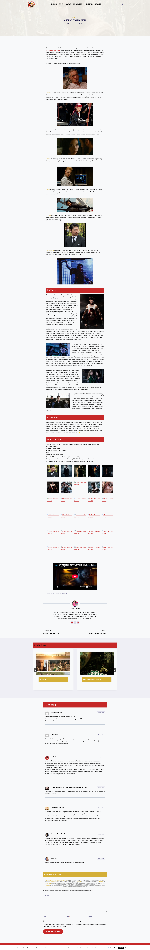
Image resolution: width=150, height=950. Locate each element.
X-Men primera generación (51, 632)
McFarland (43, 679)
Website (90, 916)
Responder (101, 712)
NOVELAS (68, 4)
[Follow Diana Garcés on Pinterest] (78, 622)
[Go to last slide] (35, 670)
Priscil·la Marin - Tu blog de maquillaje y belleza (67, 787)
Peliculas (75, 17)
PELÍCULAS (54, 4)
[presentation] (53, 663)
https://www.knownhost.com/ (89, 884)
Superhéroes (50, 593)
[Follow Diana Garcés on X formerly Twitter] (75, 622)
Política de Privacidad (72, 886)
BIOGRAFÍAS (89, 4)
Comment (47, 895)
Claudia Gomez (56, 807)
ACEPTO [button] (121, 947)
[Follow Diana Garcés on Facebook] (72, 622)
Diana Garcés (71, 23)
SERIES (61, 4)
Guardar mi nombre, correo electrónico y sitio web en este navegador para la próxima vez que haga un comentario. (74, 921)
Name (46, 916)
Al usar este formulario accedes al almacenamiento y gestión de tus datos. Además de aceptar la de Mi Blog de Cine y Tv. (75, 925)
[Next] (114, 670)
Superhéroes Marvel (61, 593)
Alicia (53, 757)
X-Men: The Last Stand (53, 50)
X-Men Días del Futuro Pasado (98, 632)
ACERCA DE (98, 4)
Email (68, 916)
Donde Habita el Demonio (92, 679)
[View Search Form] (122, 4)
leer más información (104, 947)
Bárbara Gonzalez (57, 834)
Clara (52, 858)
